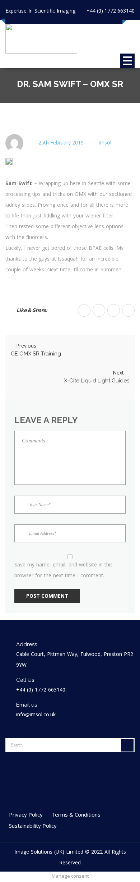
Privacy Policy (26, 814)
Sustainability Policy (33, 825)
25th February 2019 (61, 142)
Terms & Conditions (76, 814)
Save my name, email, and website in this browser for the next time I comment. (63, 570)
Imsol (104, 142)
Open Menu (127, 61)
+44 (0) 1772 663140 (111, 10)
